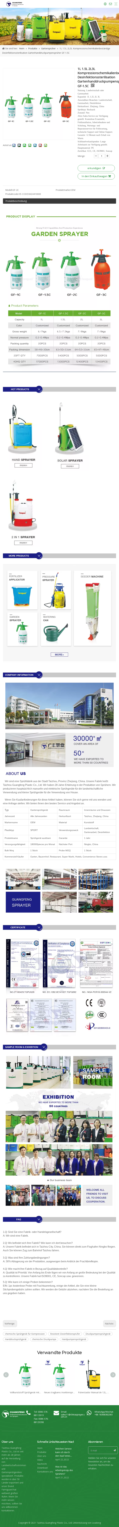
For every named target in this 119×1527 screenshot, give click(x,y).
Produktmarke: (63, 189)
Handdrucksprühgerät (15, 1339)
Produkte (41, 1452)
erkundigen (94, 168)
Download (42, 1467)
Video (40, 1459)
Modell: (9, 189)
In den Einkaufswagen (94, 176)
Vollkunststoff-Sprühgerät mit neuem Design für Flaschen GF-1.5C (25, 1392)
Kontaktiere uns (45, 1471)
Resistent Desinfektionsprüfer (65, 1333)
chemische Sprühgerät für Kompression (25, 1333)
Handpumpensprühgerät (74, 1339)
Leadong (96, 1522)
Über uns (41, 1455)
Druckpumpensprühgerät (98, 1333)
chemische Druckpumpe (44, 1339)
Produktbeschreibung (16, 200)
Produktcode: (12, 194)
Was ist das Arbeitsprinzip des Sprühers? (64, 1470)
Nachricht (42, 1463)
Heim (39, 1448)
